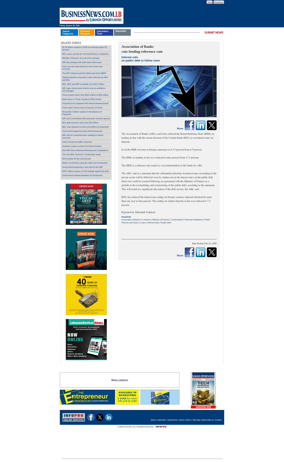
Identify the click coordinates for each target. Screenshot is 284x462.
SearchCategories (67, 32)
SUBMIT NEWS (213, 32)
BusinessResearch (85, 32)
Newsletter (121, 31)
